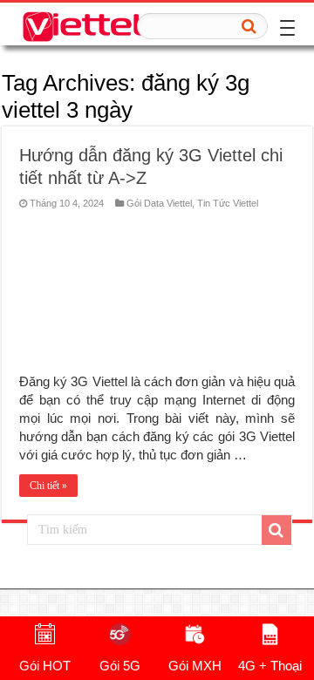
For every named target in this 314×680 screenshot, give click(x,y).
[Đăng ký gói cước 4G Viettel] (83, 23)
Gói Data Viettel (159, 203)
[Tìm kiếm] (249, 26)
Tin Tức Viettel (227, 203)
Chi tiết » (48, 485)
